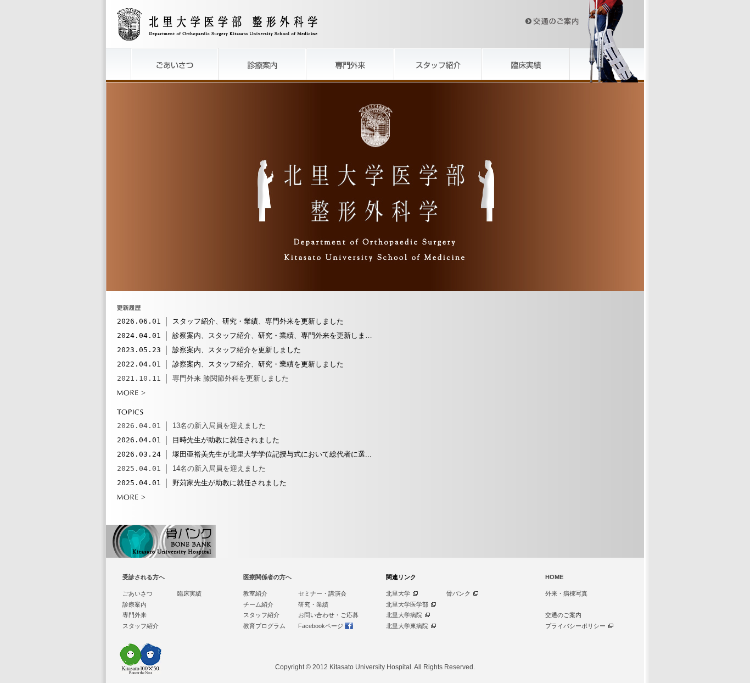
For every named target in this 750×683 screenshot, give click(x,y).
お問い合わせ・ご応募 (328, 615)
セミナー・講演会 (322, 593)
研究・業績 (313, 604)
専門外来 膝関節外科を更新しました (230, 378)
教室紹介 (255, 593)
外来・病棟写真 (566, 593)
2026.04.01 (139, 425)
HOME (554, 577)
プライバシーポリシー (575, 626)
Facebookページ (320, 626)
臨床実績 (189, 593)
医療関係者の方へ (267, 577)
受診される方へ (143, 577)
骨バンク (458, 593)
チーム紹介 (258, 604)
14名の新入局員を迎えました (219, 468)
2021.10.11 (139, 378)
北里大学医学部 (407, 604)
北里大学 (398, 593)
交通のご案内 (563, 615)
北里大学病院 (404, 615)
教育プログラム (264, 626)
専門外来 (134, 615)
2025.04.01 (139, 468)
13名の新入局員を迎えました (219, 425)
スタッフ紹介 (140, 626)
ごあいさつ (137, 593)
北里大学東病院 (407, 626)
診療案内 (134, 604)
